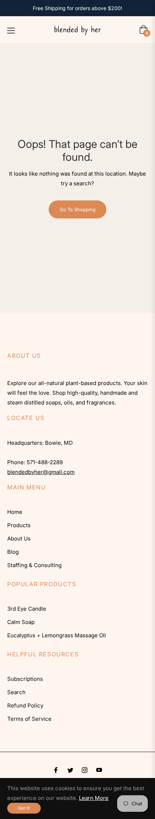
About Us (19, 538)
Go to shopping (77, 209)
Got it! (24, 808)
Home (14, 511)
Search (16, 692)
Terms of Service (29, 718)
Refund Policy (25, 705)
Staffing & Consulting (34, 565)
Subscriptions (25, 678)
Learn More (93, 798)
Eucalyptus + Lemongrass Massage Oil (56, 635)
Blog (13, 551)
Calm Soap (21, 622)
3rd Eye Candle (26, 608)
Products (19, 525)
